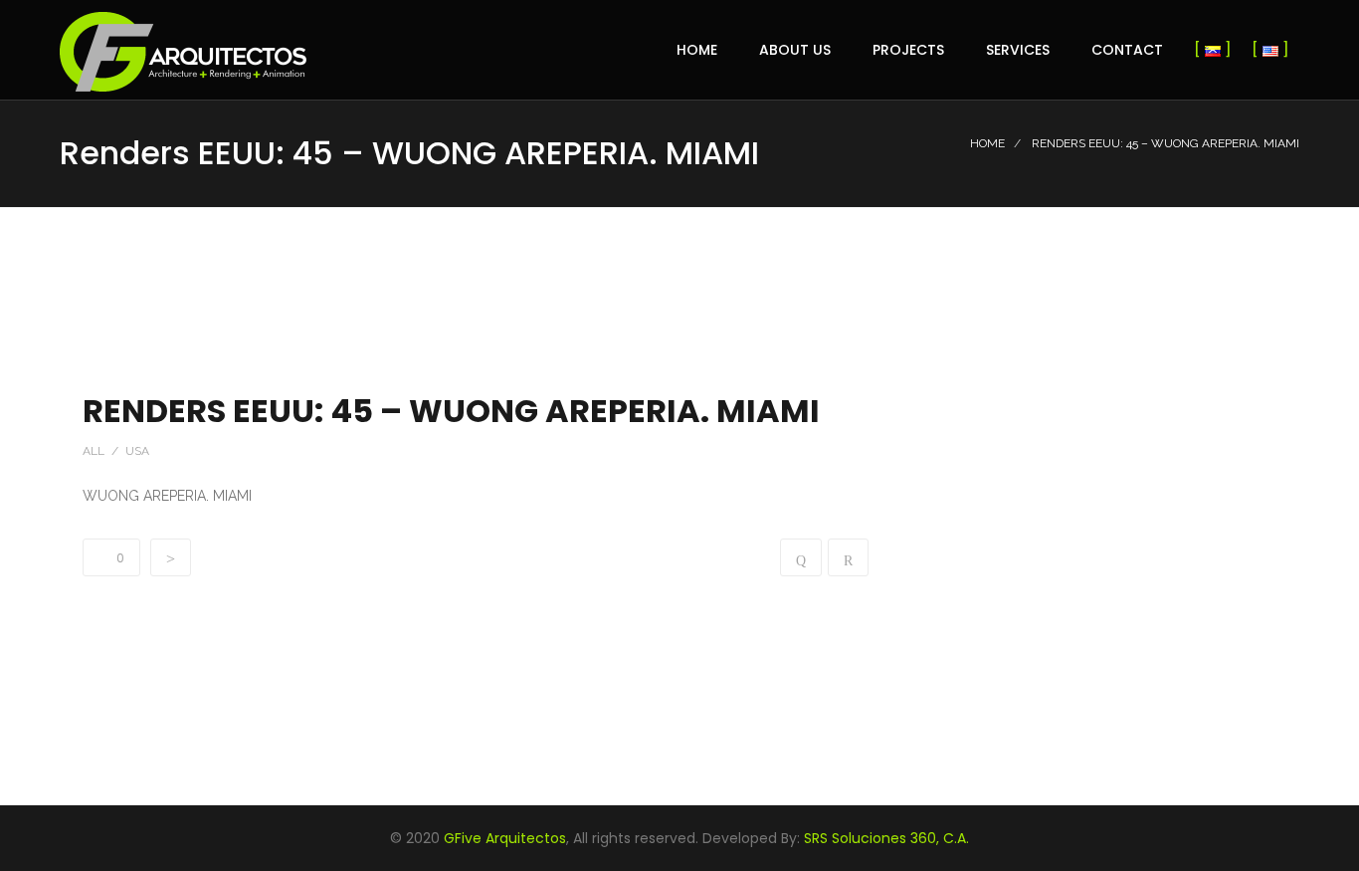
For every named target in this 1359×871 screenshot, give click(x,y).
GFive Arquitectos (505, 838)
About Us (795, 50)
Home (697, 50)
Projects (908, 50)
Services (1018, 50)
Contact (1127, 50)
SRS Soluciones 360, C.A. (886, 838)
